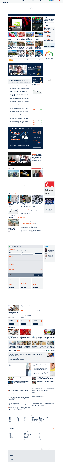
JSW (39, 424)
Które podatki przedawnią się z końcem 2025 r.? (38, 405)
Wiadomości (33, 422)
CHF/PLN (18, 420)
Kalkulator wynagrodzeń (26, 431)
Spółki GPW (40, 418)
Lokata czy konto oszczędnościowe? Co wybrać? (38, 396)
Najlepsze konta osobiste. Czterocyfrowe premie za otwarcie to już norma (48, 33)
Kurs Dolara (18, 421)
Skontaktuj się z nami (38, 275)
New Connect (10, 423)
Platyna (25, 422)
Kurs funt (10, 435)
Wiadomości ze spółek (41, 419)
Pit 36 (39, 433)
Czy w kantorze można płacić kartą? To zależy (15, 391)
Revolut (25, 438)
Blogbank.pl (10, 440)
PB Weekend (10, 439)
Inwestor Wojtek (23, 0)
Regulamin (23, 460)
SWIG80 (10, 422)
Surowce (36, 0)
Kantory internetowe (19, 423)
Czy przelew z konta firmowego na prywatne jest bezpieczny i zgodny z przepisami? (19, 397)
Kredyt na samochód (26, 436)
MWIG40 (10, 421)
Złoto (24, 418)
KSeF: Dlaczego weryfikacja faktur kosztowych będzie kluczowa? (17, 404)
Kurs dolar (10, 433)
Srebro (25, 421)
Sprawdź (11, 287)
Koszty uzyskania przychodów (42, 440)
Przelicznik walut (11, 436)
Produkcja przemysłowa (34, 420)
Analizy (32, 423)
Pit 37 (39, 434)
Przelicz (39, 253)
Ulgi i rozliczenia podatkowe (42, 438)
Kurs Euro (18, 422)
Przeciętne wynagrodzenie (35, 419)
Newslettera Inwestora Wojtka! (36, 168)
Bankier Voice (27, 0)
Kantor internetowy (11, 437)
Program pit (40, 432)
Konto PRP (25, 433)
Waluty (33, 0)
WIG (9, 420)
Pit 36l (39, 435)
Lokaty (18, 217)
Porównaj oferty (49, 46)
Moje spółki (40, 421)
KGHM (39, 422)
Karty (24, 217)
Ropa (24, 420)
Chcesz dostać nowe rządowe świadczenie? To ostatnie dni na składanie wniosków (19, 407)
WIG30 (10, 418)
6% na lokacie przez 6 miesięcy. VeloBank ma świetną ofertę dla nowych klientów (42, 395)
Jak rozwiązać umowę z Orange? (27, 434)
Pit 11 (39, 437)
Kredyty (16, 217)
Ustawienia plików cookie (37, 460)
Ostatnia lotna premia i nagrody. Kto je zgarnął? (31, 14)
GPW (30, 0)
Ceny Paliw (25, 423)
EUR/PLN (18, 418)
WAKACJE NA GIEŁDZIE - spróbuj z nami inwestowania (21, 128)
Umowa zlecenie (26, 432)
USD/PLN (18, 419)
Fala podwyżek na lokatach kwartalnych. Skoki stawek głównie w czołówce (49, 37)
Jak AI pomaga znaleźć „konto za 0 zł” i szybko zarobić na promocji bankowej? (19, 390)
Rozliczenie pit (40, 431)
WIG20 (10, 419)
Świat (38, 0)
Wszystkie (38, 84)
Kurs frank (10, 434)
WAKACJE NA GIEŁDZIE (15, 14)
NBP (40, 0)
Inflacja (32, 418)
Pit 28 (39, 436)
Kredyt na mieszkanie (26, 435)
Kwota (10, 252)
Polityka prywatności (31, 460)
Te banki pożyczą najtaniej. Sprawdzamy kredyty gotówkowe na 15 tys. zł (49, 29)
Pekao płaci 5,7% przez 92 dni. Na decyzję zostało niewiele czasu (41, 390)
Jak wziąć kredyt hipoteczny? (27, 440)
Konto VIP (10, 438)
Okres (22, 252)
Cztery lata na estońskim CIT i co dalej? (14, 403)
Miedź (24, 419)
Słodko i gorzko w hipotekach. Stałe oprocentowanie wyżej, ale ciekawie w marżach (49, 41)
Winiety (25, 439)
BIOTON (40, 423)
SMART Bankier (40, 439)
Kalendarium (40, 420)
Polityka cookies (27, 460)
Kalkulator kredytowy (26, 437)
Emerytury (21, 217)
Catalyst (10, 424)
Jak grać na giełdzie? (11, 431)
